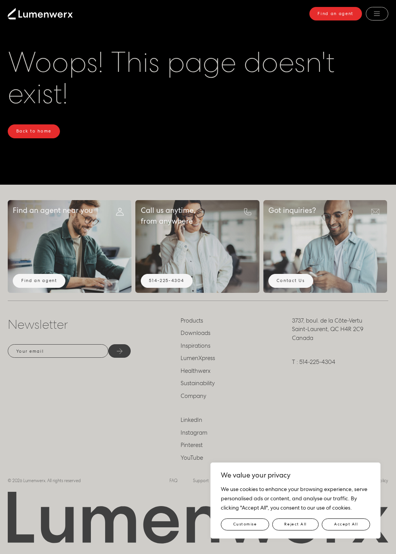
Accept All (346, 524)
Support (201, 480)
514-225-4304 (166, 280)
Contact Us (291, 280)
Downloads (195, 333)
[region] (295, 500)
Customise (245, 524)
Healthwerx (195, 371)
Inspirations (195, 346)
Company (194, 396)
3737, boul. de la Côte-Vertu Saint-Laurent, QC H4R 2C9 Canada (328, 329)
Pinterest (192, 445)
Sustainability (198, 383)
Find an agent (335, 13)
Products (192, 321)
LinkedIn (191, 420)
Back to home (33, 131)
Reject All (295, 524)
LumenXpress (198, 358)
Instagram (194, 433)
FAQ (173, 480)
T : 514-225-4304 (313, 362)
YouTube (192, 458)
